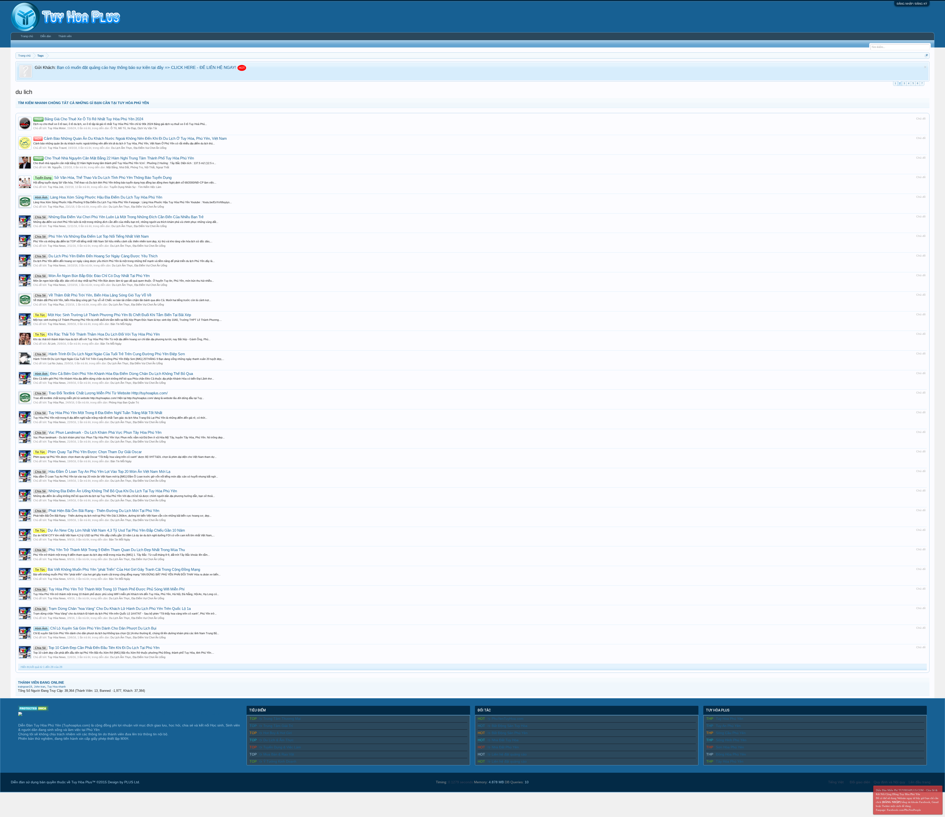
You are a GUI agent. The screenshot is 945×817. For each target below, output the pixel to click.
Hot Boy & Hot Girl (277, 733)
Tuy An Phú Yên (728, 726)
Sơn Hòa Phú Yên (730, 747)
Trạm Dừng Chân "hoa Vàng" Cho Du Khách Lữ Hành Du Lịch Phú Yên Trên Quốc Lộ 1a (113, 609)
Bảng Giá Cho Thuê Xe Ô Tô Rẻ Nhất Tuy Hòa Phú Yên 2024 (89, 119)
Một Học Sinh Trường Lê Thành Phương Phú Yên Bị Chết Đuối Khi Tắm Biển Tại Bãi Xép (113, 315)
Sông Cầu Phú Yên (731, 733)
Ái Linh (52, 343)
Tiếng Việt (836, 782)
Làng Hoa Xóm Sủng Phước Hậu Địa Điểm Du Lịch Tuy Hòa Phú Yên (98, 197)
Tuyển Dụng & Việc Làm (282, 747)
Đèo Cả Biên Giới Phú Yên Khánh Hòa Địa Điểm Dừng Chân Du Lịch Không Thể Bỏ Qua (114, 374)
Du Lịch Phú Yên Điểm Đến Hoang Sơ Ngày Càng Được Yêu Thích (96, 256)
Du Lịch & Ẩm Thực (278, 740)
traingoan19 (25, 686)
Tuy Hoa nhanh (56, 686)
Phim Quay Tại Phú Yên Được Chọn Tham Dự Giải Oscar (88, 452)
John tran (39, 686)
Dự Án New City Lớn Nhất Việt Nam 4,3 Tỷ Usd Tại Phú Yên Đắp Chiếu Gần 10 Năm (110, 530)
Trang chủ (27, 36)
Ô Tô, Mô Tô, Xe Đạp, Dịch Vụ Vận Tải (133, 128)
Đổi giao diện (860, 782)
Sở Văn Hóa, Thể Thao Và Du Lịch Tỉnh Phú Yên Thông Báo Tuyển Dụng (103, 178)
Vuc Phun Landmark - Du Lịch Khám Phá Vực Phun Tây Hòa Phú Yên (98, 432)
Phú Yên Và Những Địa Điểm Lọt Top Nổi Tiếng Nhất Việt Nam (92, 236)
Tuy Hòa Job (55, 186)
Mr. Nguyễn (55, 167)
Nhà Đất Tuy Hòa (505, 740)
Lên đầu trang (919, 782)
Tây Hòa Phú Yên (729, 761)
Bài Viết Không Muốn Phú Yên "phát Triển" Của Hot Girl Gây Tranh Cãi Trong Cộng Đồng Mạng (117, 569)
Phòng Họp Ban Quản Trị (124, 402)
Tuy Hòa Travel (57, 147)
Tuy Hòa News (57, 226)
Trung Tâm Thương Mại (282, 719)
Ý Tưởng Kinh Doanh (279, 761)
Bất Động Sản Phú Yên (510, 733)
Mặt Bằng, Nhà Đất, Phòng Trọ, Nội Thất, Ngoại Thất (137, 167)
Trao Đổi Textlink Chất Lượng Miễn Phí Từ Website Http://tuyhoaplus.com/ (101, 393)
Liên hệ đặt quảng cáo (509, 754)
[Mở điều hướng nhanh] (926, 55)
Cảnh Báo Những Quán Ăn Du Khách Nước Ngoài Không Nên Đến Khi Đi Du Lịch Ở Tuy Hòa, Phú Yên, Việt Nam (131, 138)
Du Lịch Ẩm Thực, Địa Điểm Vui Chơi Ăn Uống (138, 147)
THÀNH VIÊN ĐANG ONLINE (41, 682)
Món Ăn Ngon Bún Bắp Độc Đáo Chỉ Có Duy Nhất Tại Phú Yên (92, 276)
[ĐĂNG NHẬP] (891, 802)
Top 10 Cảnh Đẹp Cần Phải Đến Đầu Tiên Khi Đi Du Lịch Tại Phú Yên (97, 648)
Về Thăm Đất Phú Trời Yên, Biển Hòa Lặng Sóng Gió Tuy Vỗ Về (93, 295)
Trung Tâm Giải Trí (278, 726)
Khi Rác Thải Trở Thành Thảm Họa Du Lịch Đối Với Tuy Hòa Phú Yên (97, 334)
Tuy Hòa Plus (56, 206)
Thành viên (65, 36)
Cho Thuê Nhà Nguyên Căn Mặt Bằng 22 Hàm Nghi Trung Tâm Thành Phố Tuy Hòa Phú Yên (114, 158)
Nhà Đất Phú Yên (505, 747)
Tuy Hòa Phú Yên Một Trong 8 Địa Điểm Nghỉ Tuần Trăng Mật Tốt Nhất (98, 413)
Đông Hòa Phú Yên (731, 754)
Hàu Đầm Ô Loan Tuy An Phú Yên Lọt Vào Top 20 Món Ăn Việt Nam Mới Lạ (102, 472)
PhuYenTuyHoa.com (507, 719)
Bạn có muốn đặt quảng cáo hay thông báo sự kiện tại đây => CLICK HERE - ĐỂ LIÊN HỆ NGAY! (146, 67)
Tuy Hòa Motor (57, 128)
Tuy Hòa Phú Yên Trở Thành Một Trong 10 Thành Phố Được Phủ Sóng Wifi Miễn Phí (110, 589)
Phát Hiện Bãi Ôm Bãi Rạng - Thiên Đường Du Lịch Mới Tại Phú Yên (97, 511)
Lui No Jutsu (55, 363)
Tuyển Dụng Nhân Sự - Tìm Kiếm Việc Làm (135, 186)
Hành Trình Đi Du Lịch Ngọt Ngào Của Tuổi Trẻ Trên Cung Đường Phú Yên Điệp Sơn (110, 354)
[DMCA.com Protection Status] (33, 710)
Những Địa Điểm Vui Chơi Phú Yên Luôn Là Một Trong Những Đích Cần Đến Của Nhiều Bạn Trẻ (119, 217)
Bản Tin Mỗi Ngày (121, 324)
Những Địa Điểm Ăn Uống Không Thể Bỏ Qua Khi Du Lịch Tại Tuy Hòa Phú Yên (106, 491)
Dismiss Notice (925, 67)
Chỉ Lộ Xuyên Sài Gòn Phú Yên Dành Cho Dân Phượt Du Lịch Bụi (95, 628)
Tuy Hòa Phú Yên (729, 719)
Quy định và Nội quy (889, 782)
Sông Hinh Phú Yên (731, 740)
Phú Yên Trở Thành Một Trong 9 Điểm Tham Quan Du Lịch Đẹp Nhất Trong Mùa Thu (110, 550)
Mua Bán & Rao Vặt (278, 754)
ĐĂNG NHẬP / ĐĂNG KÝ (912, 3)
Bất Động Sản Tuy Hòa (509, 726)
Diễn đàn (45, 36)
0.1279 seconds (460, 782)
